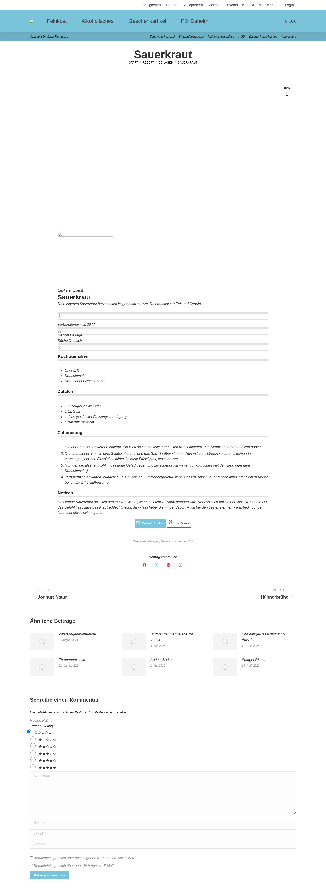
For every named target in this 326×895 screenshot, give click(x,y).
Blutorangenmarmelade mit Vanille (171, 637)
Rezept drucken (152, 523)
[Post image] (42, 641)
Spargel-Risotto (254, 660)
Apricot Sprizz (161, 660)
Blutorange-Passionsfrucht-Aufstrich (263, 637)
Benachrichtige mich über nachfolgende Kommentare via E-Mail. (84, 858)
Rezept (165, 541)
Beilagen (153, 541)
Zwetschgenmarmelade (77, 634)
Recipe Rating (41, 720)
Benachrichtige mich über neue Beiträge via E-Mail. (74, 866)
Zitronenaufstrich (72, 660)
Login (289, 5)
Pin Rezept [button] (181, 523)
